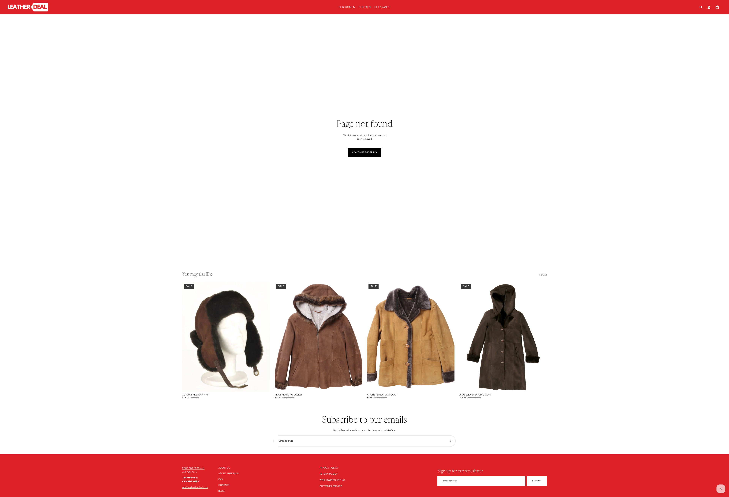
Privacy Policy (329, 467)
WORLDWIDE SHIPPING (332, 480)
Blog (221, 490)
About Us (224, 467)
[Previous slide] (188, 337)
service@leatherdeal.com (195, 487)
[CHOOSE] (263, 385)
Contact (223, 485)
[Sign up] (450, 441)
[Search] (701, 7)
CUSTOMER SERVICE (331, 486)
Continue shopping (364, 152)
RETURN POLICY (329, 473)
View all (543, 274)
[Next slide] (264, 337)
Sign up (536, 480)
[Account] (709, 7)
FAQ (220, 479)
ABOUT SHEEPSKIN (228, 473)
